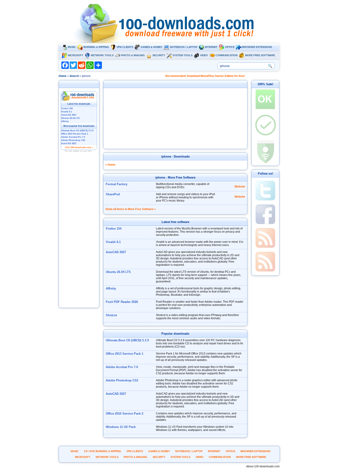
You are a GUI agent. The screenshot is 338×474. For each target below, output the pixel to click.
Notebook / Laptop (183, 47)
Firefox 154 (113, 228)
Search (74, 76)
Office (230, 47)
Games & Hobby (151, 47)
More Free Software (260, 55)
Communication (226, 55)
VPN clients (125, 47)
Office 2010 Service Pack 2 (124, 413)
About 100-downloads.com (263, 466)
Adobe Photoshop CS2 (122, 380)
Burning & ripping (96, 47)
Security (158, 55)
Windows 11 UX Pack (121, 427)
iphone (166, 156)
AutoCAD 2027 (116, 252)
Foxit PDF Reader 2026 (122, 302)
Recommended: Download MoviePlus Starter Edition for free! (205, 76)
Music (72, 47)
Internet (211, 47)
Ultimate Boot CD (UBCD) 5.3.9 (127, 340)
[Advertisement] (79, 238)
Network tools (102, 55)
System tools (182, 55)
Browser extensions (257, 47)
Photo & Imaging (133, 55)
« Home (110, 164)
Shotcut (111, 315)
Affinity (111, 288)
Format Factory (116, 184)
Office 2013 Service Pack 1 (124, 353)
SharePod (113, 194)
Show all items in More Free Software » (130, 209)
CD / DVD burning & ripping (102, 451)
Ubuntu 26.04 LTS (118, 272)
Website (240, 186)
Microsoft (75, 55)
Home (62, 76)
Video (204, 55)
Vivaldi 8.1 (113, 242)
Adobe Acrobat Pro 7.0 (122, 367)
